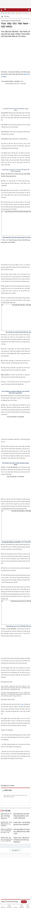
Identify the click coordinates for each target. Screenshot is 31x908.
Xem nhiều (12, 13)
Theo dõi (24, 901)
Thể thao (6, 16)
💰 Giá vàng (19, 13)
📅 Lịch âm (26, 13)
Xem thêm (15, 850)
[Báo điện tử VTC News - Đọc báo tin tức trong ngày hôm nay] (10, 10)
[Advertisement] (15, 53)
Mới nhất (5, 13)
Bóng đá (23, 704)
